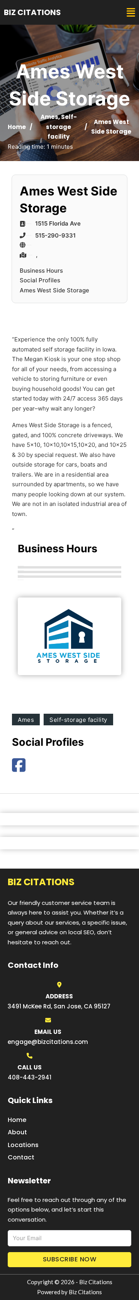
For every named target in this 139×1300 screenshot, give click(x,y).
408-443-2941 (29, 1077)
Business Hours (41, 270)
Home (17, 127)
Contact (21, 1157)
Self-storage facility (61, 127)
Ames (49, 117)
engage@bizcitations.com (48, 1042)
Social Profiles (40, 280)
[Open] (131, 12)
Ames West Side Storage (54, 290)
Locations (23, 1144)
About (17, 1132)
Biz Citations (32, 12)
